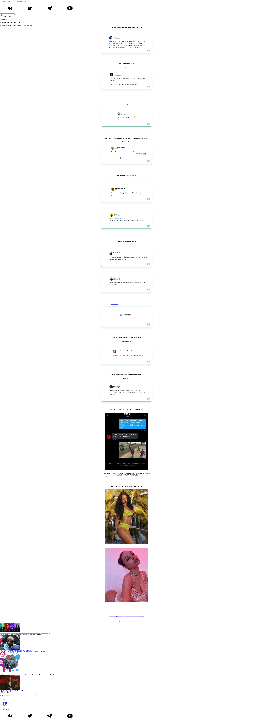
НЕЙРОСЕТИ (114, 304)
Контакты (5, 708)
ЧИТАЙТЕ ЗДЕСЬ (131, 175)
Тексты (8, 1)
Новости (5, 1)
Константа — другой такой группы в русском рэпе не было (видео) (126, 616)
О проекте (5, 706)
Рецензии (5, 702)
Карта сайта (5, 709)
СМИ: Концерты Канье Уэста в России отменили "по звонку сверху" (16, 650)
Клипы (17, 1)
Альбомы (13, 1)
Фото (4, 699)
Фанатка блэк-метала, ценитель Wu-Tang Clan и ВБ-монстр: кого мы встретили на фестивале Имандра (25, 633)
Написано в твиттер (5, 672)
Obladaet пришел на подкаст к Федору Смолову (11, 690)
